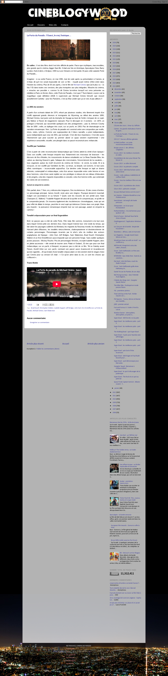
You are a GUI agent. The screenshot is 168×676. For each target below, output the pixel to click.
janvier (117, 388)
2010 (114, 399)
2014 (114, 83)
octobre (117, 96)
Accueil (30, 25)
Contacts (64, 25)
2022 (114, 56)
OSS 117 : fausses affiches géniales (126, 139)
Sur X (68, 652)
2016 (114, 76)
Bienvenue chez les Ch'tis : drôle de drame (124, 422)
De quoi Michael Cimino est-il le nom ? (127, 192)
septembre (118, 99)
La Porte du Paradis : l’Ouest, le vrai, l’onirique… (49, 35)
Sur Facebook (71, 655)
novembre (118, 92)
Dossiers (41, 25)
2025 (114, 46)
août (116, 102)
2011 (114, 396)
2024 (114, 49)
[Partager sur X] (48, 304)
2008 (114, 406)
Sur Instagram (71, 660)
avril (116, 116)
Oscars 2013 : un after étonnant (125, 163)
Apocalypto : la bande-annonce (120, 515)
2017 (114, 73)
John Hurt (78, 308)
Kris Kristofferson (88, 308)
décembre (118, 89)
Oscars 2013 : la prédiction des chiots (127, 185)
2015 (114, 79)
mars (116, 119)
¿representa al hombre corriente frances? (124, 583)
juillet (117, 106)
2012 (114, 392)
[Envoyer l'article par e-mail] (37, 304)
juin (116, 109)
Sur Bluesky (70, 663)
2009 (114, 402)
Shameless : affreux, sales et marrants (127, 232)
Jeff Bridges (70, 308)
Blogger (87, 670)
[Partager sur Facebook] (50, 304)
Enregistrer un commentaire (39, 322)
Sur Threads (70, 658)
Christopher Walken (46, 308)
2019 (114, 66)
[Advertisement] (65, 335)
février (117, 123)
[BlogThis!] (46, 304)
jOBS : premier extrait (121, 304)
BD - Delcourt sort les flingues (130, 553)
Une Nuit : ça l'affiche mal (128, 435)
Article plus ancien (96, 344)
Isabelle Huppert (59, 308)
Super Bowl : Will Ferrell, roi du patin (126, 318)
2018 (114, 69)
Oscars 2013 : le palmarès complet (126, 167)
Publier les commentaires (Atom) (48, 349)
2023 (114, 53)
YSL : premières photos (122, 291)
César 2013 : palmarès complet (125, 189)
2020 (114, 63)
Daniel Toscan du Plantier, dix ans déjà (127, 272)
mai (116, 113)
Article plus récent (35, 344)
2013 (114, 86)
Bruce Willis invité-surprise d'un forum (124, 540)
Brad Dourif (35, 308)
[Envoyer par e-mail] (43, 304)
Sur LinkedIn (70, 649)
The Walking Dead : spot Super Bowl (126, 332)
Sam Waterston (49, 311)
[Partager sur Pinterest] (53, 304)
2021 (114, 59)
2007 (114, 409)
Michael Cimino (80, 85)
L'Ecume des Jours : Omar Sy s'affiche (127, 125)
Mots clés (53, 25)
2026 (114, 42)
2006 (114, 412)
